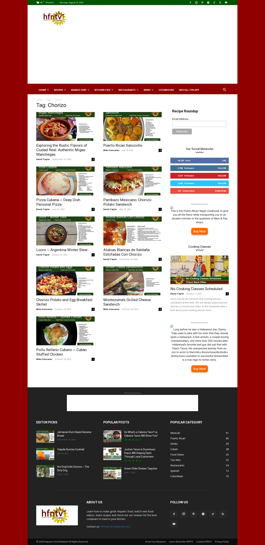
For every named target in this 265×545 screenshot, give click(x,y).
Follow (222, 168)
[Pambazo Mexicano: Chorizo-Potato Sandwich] (132, 181)
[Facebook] (190, 2)
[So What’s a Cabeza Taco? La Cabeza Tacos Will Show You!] (112, 436)
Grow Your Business (155, 541)
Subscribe (220, 190)
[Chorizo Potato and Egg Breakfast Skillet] (65, 280)
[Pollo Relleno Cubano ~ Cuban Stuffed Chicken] (65, 330)
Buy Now (199, 231)
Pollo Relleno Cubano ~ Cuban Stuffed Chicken (61, 352)
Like (224, 160)
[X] (220, 2)
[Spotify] (208, 2)
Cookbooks (166, 89)
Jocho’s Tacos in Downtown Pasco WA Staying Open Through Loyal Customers (139, 453)
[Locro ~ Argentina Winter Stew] (65, 230)
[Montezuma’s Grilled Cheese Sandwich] (132, 280)
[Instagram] (196, 2)
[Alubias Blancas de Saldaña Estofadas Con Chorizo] (132, 230)
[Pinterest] (202, 2)
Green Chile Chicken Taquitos (140, 468)
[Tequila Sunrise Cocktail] (45, 454)
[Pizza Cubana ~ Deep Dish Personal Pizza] (65, 181)
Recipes (58, 89)
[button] (224, 90)
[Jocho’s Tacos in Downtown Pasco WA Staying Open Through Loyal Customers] (112, 454)
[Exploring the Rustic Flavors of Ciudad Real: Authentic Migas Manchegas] (65, 126)
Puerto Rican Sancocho (122, 145)
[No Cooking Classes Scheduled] (199, 269)
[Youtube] (226, 2)
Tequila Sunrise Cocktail (70, 449)
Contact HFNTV (204, 541)
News (147, 89)
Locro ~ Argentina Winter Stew (62, 250)
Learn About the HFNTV (181, 541)
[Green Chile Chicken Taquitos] (112, 473)
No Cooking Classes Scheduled (196, 289)
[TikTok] (214, 2)
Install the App (189, 89)
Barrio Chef (78, 89)
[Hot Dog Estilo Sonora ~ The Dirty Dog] (45, 471)
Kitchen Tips (102, 89)
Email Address (180, 118)
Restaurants (127, 89)
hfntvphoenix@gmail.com (115, 526)
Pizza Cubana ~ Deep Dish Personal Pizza (58, 202)
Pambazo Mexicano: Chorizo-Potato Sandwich (127, 202)
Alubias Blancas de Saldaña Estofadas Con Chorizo (126, 252)
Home (42, 89)
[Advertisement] (163, 18)
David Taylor (43, 159)
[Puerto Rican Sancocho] (132, 126)
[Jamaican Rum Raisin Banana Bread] (45, 436)
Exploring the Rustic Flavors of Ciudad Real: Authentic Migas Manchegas (61, 150)
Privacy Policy (222, 541)
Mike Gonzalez (111, 150)
